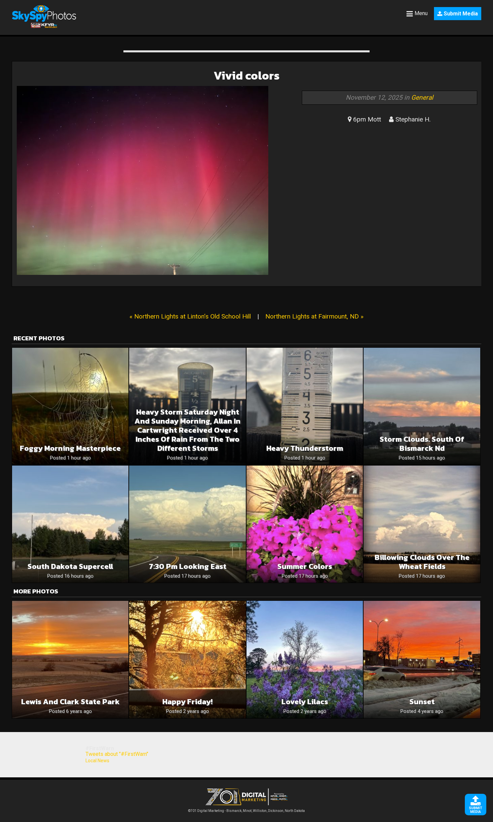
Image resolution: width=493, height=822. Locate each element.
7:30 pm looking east (187, 566)
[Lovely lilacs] (304, 659)
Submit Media (460, 13)
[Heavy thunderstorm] (304, 406)
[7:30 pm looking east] (187, 524)
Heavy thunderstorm (304, 448)
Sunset (422, 701)
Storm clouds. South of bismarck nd (422, 444)
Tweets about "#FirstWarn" (117, 754)
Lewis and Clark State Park (70, 701)
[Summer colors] (304, 524)
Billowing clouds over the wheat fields (422, 562)
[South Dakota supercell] (70, 524)
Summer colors (304, 566)
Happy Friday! (187, 701)
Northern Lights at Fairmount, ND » (314, 316)
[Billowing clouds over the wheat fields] (421, 524)
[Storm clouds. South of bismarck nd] (421, 406)
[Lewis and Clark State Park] (70, 659)
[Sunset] (421, 659)
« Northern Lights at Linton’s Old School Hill (190, 316)
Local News (97, 760)
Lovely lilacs (304, 701)
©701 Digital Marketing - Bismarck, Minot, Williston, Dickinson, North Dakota (246, 811)
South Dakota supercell (70, 566)
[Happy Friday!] (187, 659)
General (422, 97)
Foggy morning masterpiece (70, 448)
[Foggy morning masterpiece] (70, 406)
